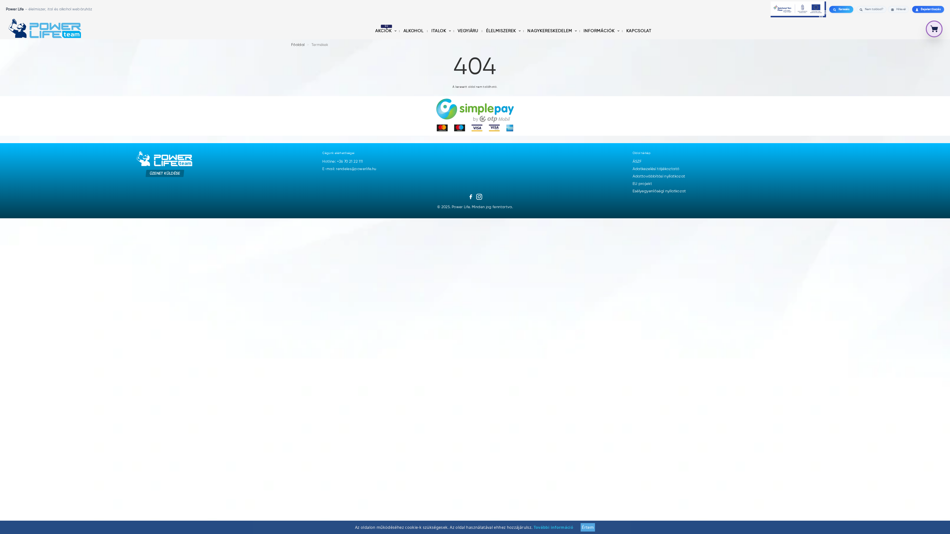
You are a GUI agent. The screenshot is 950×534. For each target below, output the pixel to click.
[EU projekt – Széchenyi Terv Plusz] (798, 9)
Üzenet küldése (164, 173)
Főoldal (298, 45)
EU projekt (642, 184)
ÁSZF (637, 162)
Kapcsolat (638, 31)
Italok (439, 31)
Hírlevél (901, 9)
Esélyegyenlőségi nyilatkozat (659, 191)
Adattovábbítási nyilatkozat (659, 176)
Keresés (844, 9)
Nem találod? (874, 9)
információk (600, 31)
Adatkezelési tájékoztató (656, 169)
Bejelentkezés (931, 9)
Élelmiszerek (501, 31)
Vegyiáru (468, 31)
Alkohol (414, 31)
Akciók (384, 31)
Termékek (319, 45)
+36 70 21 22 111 (350, 161)
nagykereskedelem (550, 31)
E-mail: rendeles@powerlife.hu (349, 169)
